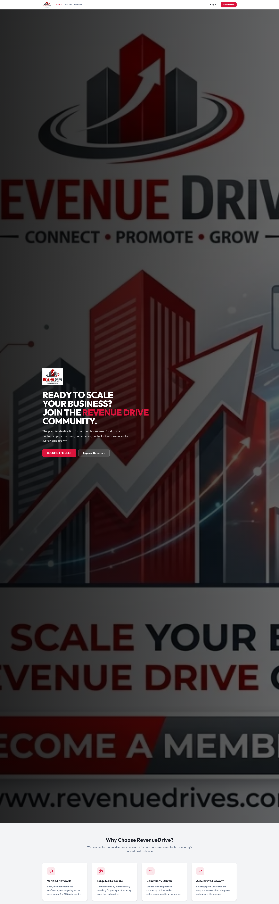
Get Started (228, 4)
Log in (213, 4)
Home (59, 4)
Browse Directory (73, 4)
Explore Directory (94, 453)
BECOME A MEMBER (59, 453)
